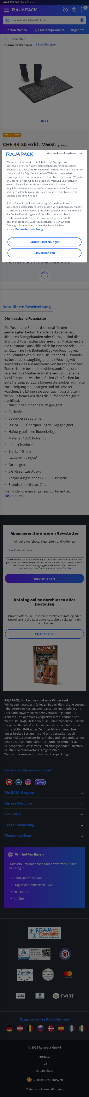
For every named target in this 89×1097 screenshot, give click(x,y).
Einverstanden (44, 253)
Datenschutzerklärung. (29, 229)
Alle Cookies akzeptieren (62, 153)
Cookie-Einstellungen (44, 242)
